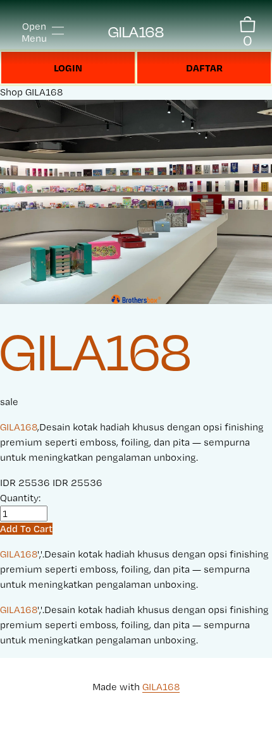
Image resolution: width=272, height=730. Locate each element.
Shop (11, 92)
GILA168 (136, 32)
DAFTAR (204, 67)
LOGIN (68, 67)
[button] (26, 529)
